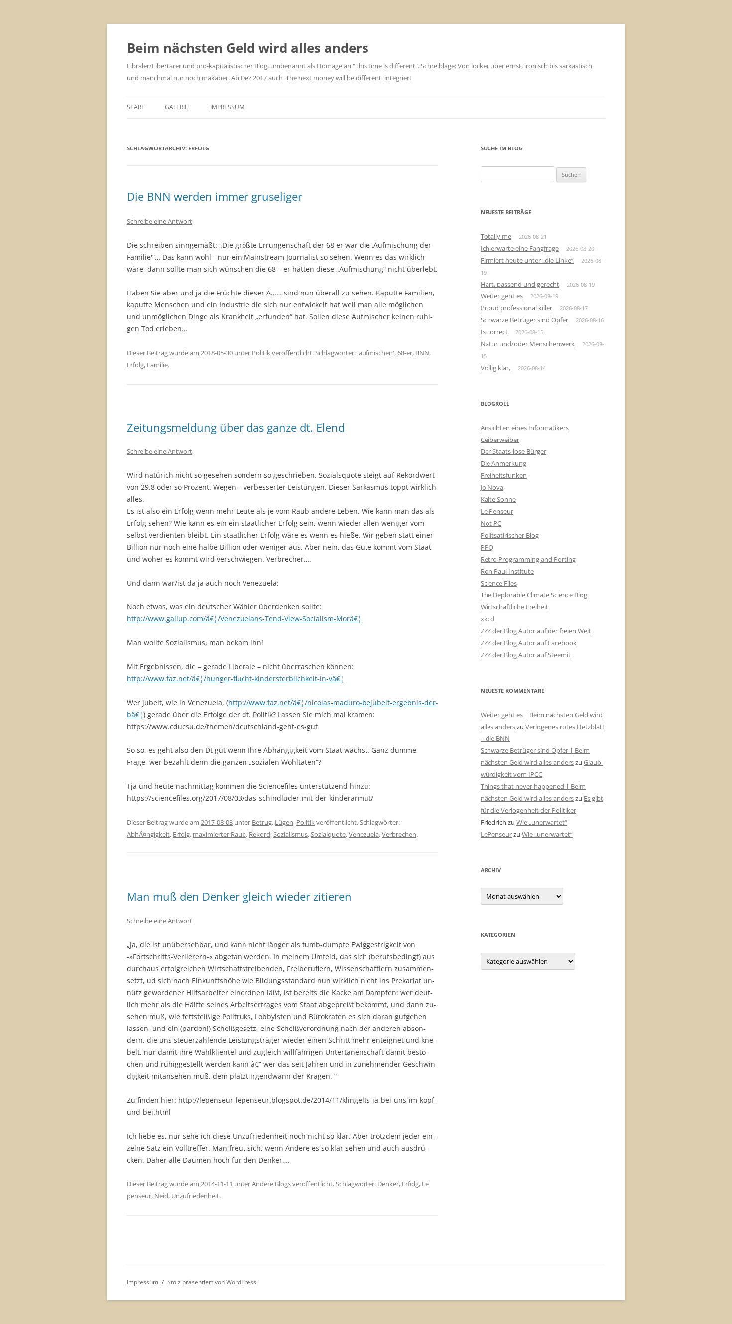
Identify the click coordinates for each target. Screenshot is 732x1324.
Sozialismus (290, 834)
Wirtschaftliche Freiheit (514, 606)
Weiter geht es (502, 296)
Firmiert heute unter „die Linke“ (527, 260)
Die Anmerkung (503, 463)
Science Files (499, 583)
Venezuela (364, 834)
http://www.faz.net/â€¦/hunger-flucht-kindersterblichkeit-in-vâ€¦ (235, 678)
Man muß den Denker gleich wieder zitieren (239, 896)
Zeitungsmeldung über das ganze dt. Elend (236, 427)
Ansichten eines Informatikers (525, 427)
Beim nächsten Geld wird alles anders (247, 48)
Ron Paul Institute (507, 571)
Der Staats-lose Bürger (513, 451)
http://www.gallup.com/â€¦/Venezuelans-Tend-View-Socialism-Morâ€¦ (244, 618)
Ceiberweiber (500, 439)
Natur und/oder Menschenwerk (528, 343)
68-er (404, 352)
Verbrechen (399, 834)
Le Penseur (497, 511)
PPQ (487, 547)
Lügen (284, 822)
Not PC (491, 523)
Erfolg (135, 364)
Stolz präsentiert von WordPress (211, 1282)
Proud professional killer (516, 307)
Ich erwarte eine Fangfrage (520, 248)
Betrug (262, 822)
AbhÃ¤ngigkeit (148, 834)
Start (136, 107)
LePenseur (496, 834)
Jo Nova (492, 487)
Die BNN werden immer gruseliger (214, 196)
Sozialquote (328, 834)
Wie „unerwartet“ (541, 822)
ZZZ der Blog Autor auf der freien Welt (536, 630)
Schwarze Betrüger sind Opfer (524, 319)
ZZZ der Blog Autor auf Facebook (529, 642)
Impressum (227, 107)
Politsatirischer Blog (510, 535)
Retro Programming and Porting (528, 559)
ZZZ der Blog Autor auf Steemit (526, 654)
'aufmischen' (375, 352)
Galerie (176, 107)
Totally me (496, 236)
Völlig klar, (495, 367)
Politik (261, 352)
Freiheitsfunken (504, 475)
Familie (157, 364)
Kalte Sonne (498, 499)
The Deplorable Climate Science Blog (534, 594)
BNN (422, 352)
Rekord (259, 834)
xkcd (487, 618)
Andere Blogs (271, 1183)
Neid (161, 1195)
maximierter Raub (219, 834)
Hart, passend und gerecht (520, 284)
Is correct (494, 331)
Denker (388, 1183)
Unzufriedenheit (195, 1195)
